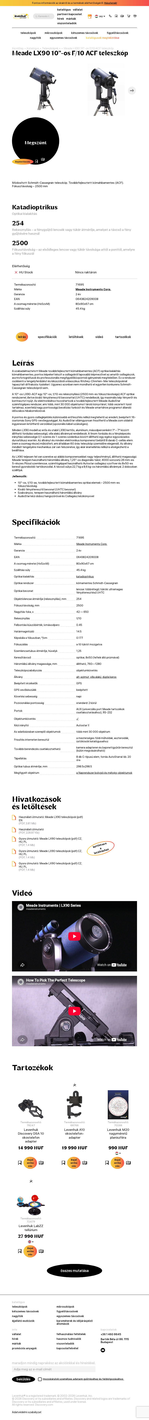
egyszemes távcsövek (63, 37)
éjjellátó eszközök (23, 1321)
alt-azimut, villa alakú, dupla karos (96, 677)
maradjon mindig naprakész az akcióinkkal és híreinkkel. (53, 1363)
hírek (60, 18)
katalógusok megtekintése (102, 37)
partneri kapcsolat (69, 14)
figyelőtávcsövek (117, 33)
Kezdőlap (18, 48)
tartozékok (123, 337)
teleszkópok (28, 33)
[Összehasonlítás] (122, 16)
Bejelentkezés (22, 161)
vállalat (78, 9)
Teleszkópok (50, 48)
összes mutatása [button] (75, 1270)
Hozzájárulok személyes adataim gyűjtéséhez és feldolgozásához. (83, 1379)
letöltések (76, 337)
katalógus (64, 9)
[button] (110, 16)
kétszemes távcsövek (84, 33)
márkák (71, 18)
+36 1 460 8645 (111, 1334)
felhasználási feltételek (71, 1334)
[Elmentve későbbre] (116, 16)
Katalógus (33, 48)
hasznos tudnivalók (69, 1339)
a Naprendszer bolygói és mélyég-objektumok (104, 772)
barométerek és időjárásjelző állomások (75, 1322)
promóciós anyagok (24, 1348)
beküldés (24, 1379)
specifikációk (47, 337)
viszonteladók (66, 23)
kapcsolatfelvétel (67, 1348)
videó (99, 337)
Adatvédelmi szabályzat (26, 1412)
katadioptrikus (85, 576)
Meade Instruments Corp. (93, 289)
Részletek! (110, 3)
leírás (22, 337)
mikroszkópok (54, 33)
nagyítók (35, 37)
